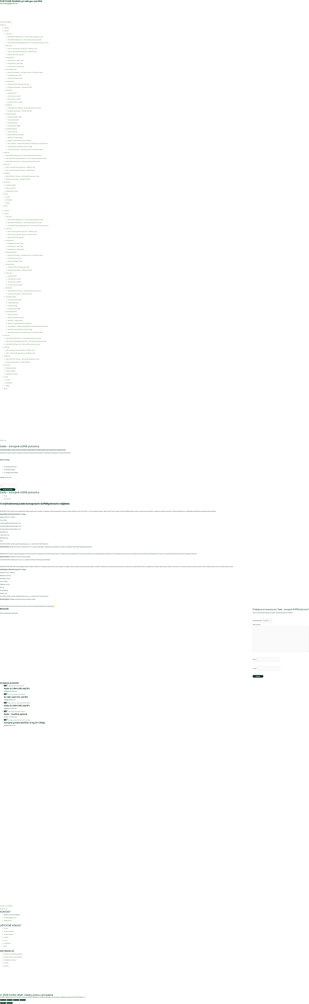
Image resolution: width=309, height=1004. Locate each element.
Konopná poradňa (11, 185)
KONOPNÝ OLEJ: (5, 511)
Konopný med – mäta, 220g (15, 63)
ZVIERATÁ (9, 105)
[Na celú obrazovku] (16, 1000)
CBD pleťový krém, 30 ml (15, 75)
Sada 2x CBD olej (12, 131)
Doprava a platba (10, 188)
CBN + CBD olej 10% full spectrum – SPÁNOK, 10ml (22, 51)
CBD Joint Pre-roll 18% (14, 99)
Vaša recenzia (257, 624)
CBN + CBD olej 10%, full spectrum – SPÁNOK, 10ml (20, 170)
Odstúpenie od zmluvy (12, 191)
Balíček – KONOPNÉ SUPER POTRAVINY (19, 140)
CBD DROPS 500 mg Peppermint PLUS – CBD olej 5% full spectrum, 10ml (28, 42)
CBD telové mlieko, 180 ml (15, 78)
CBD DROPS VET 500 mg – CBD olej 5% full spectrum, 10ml (24, 108)
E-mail (255, 668)
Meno (255, 659)
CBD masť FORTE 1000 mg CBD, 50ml (18, 84)
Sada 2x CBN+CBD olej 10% (16, 54)
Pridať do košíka (7, 489)
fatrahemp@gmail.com (9, 3)
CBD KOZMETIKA (11, 69)
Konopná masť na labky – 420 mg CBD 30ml (20, 87)
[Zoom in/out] (23, 1000)
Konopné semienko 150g (14, 117)
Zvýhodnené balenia (11, 128)
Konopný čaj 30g (12, 122)
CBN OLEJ (9, 45)
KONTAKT (7, 182)
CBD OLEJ (9, 34)
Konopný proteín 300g (14, 125)
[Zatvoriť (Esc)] (3, 1000)
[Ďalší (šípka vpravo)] (10, 1003)
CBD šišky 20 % (12, 93)
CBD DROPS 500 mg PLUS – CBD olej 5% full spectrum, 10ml (25, 39)
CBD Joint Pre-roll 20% (14, 96)
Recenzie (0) (7, 499)
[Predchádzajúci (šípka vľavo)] (3, 1003)
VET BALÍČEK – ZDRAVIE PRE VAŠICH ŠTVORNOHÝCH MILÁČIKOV (28, 143)
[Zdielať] (10, 1000)
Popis (5, 496)
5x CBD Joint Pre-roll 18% (15, 102)
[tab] (156, 495)
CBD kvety (9, 90)
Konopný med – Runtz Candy (15, 60)
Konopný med (9, 57)
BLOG (5, 206)
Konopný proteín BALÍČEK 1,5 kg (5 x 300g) (20, 146)
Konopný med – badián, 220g (16, 66)
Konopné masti (10, 81)
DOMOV (6, 28)
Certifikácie (9, 200)
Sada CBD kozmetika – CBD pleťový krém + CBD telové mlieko (25, 72)
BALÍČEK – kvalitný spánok (15, 137)
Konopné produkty (11, 114)
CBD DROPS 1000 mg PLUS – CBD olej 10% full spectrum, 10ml (25, 36)
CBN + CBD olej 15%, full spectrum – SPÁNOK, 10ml (22, 48)
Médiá (7, 203)
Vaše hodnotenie (257, 620)
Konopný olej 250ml (13, 120)
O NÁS (6, 194)
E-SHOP (6, 31)
